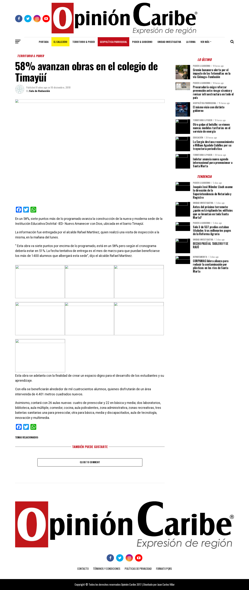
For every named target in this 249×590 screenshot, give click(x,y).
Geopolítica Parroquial (113, 42)
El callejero (60, 42)
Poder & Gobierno (142, 42)
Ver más (205, 42)
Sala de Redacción (39, 91)
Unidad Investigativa (169, 42)
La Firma (190, 42)
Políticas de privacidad (138, 568)
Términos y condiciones (106, 568)
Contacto (83, 568)
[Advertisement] (205, 301)
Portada (43, 42)
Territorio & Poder (83, 42)
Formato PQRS (164, 568)
